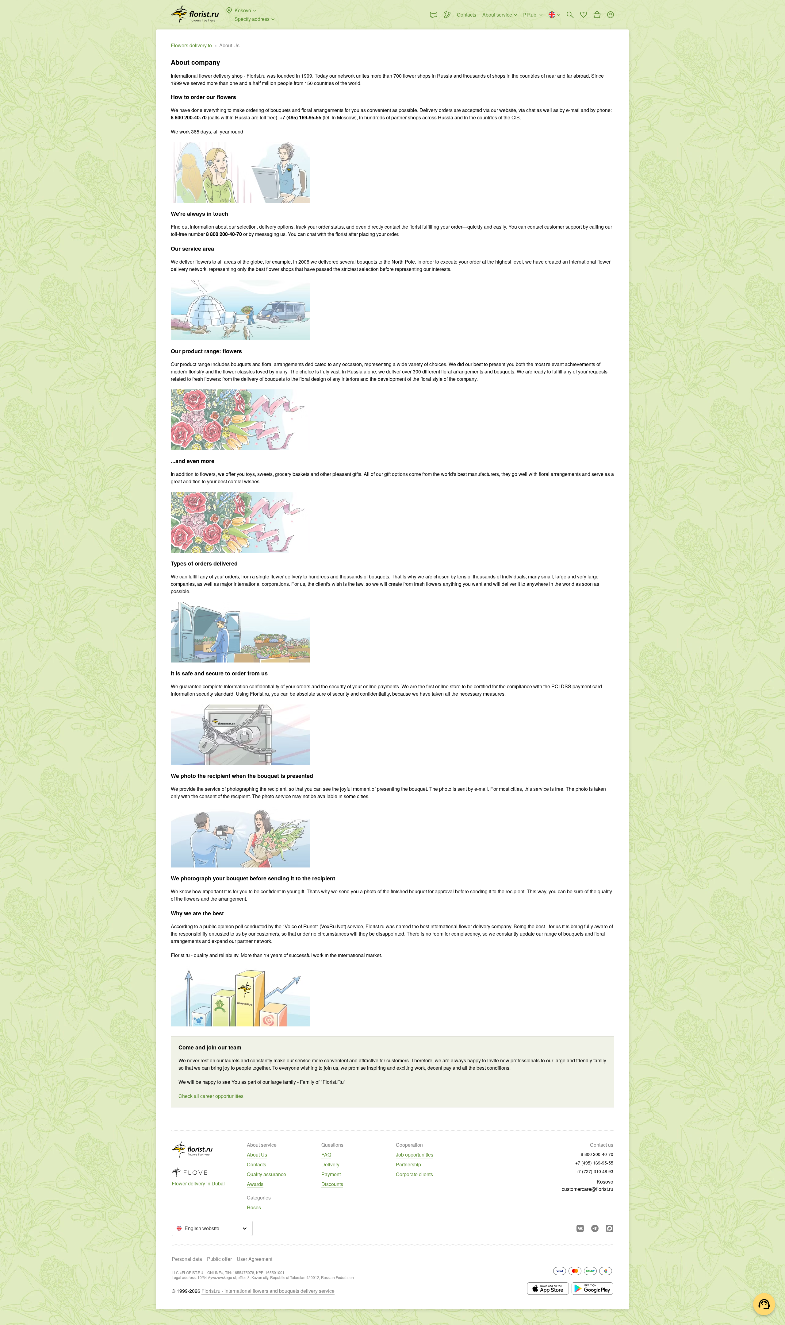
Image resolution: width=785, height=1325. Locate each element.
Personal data (187, 1258)
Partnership (408, 1164)
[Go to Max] (609, 1228)
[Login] (610, 15)
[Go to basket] (597, 15)
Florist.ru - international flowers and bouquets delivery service (268, 1290)
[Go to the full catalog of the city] (195, 15)
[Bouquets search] (570, 15)
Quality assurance (266, 1174)
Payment (331, 1174)
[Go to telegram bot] (595, 1228)
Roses (254, 1207)
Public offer (219, 1258)
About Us (257, 1154)
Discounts (332, 1184)
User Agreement (254, 1258)
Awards (255, 1184)
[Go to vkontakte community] (580, 1228)
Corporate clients (414, 1174)
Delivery (330, 1164)
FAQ (326, 1154)
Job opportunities (414, 1154)
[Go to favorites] (583, 15)
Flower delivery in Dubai (198, 1183)
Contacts (256, 1164)
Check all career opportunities (210, 1095)
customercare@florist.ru (587, 1188)
